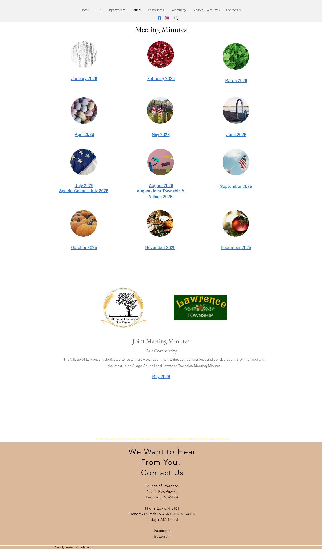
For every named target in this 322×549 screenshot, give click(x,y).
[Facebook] (159, 18)
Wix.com (86, 547)
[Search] (176, 18)
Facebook (162, 530)
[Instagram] (167, 18)
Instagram (162, 536)
